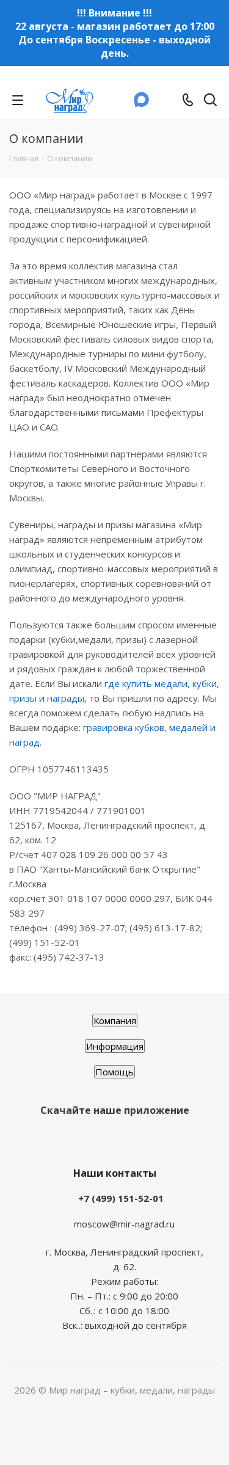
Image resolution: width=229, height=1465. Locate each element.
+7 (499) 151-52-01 (121, 1198)
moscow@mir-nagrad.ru (124, 1224)
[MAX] (142, 103)
